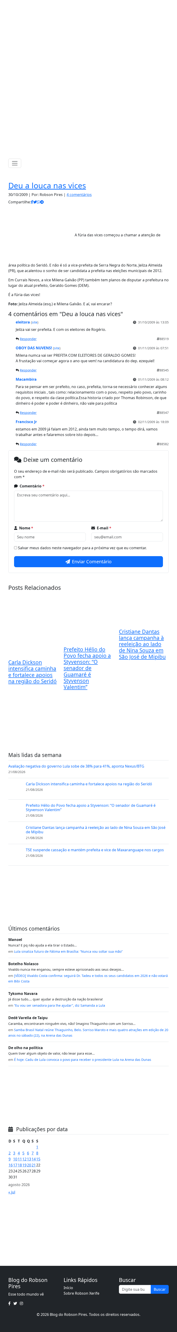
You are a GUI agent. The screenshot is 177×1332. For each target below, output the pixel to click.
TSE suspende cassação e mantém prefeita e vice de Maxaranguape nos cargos (95, 849)
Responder (28, 339)
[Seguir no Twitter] (87, 4)
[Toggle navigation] (14, 163)
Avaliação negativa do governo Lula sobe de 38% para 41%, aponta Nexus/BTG (76, 766)
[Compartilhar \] (32, 202)
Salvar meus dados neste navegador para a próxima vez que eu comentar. (82, 547)
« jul (11, 1192)
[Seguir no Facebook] (81, 4)
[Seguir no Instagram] (93, 4)
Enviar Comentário (92, 561)
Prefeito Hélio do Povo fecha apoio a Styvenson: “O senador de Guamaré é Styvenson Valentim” (87, 668)
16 (11, 1165)
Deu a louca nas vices (47, 185)
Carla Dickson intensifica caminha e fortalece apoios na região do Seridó (32, 672)
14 (34, 1159)
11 (20, 1159)
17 (15, 1165)
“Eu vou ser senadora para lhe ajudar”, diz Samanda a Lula (59, 1005)
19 (24, 1165)
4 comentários (79, 194)
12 (24, 1159)
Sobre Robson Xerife (81, 1293)
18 (20, 1165)
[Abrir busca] (167, 163)
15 (38, 1159)
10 (15, 1159)
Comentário (32, 486)
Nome (26, 528)
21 (34, 1165)
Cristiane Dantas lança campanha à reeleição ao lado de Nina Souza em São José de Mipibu (142, 644)
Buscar (160, 1289)
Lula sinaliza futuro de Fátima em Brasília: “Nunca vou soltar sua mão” (68, 951)
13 (29, 1159)
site (34, 322)
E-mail (104, 528)
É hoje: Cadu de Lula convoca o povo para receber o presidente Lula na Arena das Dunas (82, 1059)
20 (29, 1165)
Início (68, 1287)
